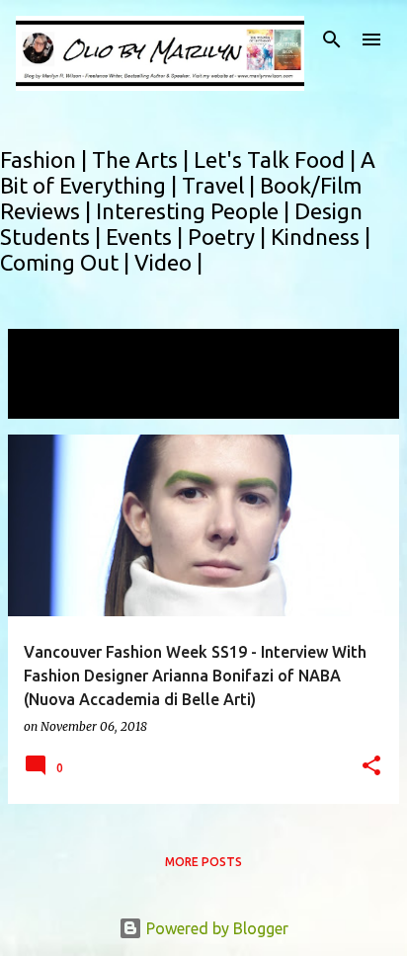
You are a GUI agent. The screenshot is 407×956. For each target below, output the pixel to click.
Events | (147, 236)
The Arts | (143, 159)
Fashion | (46, 159)
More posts (203, 861)
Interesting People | (195, 211)
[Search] (332, 39)
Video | (168, 262)
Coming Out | (67, 262)
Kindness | (320, 236)
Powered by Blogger (215, 928)
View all (49, 400)
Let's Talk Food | (277, 159)
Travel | (221, 185)
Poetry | (229, 236)
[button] (371, 767)
